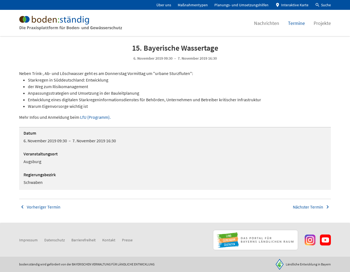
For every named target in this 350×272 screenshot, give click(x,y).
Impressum (28, 240)
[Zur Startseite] (70, 23)
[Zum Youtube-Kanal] (325, 240)
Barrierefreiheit (83, 240)
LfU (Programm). (95, 117)
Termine (296, 23)
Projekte (322, 23)
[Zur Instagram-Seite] (310, 240)
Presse (127, 240)
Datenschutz (54, 240)
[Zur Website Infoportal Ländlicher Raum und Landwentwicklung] (255, 240)
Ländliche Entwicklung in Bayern (308, 264)
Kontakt (108, 240)
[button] (323, 5)
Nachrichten (266, 23)
